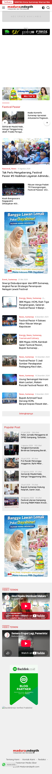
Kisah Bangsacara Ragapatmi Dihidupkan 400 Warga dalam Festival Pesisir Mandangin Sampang (12, 201)
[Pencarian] (48, 7)
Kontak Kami (29, 759)
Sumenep (12, 279)
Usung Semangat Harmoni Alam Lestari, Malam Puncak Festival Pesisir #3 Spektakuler (33, 384)
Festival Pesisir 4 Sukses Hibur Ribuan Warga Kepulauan (32, 323)
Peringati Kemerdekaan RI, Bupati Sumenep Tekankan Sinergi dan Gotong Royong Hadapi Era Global (38, 115)
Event (4, 279)
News (13, 168)
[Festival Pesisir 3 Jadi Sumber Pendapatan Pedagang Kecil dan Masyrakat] (9, 362)
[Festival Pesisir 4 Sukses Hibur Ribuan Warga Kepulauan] (9, 322)
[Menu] (4, 7)
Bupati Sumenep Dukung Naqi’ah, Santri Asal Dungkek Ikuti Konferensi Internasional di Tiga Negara (33, 488)
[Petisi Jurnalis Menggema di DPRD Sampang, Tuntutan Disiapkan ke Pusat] (11, 437)
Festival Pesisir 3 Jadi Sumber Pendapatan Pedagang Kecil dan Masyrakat (31, 365)
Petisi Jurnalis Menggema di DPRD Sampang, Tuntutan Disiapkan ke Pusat (34, 436)
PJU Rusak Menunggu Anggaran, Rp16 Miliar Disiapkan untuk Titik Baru (33, 462)
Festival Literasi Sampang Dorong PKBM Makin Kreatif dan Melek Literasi (34, 501)
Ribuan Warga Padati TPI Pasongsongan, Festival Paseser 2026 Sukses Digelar (38, 187)
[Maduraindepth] (20, 7)
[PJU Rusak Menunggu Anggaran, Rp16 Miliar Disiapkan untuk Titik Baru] (11, 463)
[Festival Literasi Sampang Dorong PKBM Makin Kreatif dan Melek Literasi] (11, 502)
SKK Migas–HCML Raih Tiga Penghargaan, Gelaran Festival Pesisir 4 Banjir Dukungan (34, 306)
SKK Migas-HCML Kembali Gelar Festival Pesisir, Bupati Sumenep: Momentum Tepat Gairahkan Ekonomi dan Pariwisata (33, 349)
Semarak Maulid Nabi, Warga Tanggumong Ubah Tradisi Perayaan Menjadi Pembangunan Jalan (34, 475)
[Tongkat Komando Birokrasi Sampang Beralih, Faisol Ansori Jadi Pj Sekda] (11, 450)
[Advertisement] (26, 59)
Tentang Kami (12, 759)
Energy (22, 298)
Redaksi (42, 759)
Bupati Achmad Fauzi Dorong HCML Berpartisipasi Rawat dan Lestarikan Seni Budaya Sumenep (33, 403)
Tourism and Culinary (29, 338)
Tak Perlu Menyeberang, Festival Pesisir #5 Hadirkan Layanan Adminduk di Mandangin (26, 176)
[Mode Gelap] (43, 7)
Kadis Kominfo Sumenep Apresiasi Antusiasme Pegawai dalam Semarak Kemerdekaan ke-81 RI (13, 115)
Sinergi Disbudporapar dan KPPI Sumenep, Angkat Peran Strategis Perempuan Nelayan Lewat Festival (25, 286)
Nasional (6, 168)
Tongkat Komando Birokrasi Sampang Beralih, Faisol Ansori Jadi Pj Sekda (34, 449)
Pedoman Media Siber (26, 763)
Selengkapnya (26, 413)
